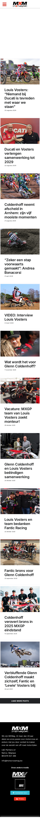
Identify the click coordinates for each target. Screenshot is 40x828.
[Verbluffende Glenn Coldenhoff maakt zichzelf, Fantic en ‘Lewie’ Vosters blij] (20, 654)
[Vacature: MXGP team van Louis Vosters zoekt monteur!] (20, 390)
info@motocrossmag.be (12, 761)
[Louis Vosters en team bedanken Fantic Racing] (20, 501)
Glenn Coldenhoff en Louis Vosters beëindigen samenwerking (19, 470)
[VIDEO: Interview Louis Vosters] (20, 297)
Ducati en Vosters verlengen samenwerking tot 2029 (19, 155)
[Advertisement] (20, 823)
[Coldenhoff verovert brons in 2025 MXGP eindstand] (20, 599)
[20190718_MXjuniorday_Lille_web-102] (20, 780)
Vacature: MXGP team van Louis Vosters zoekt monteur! (18, 415)
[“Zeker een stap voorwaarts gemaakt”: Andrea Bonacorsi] (20, 241)
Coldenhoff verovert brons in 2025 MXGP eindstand (18, 623)
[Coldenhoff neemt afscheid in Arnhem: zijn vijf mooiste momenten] (20, 186)
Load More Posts (20, 701)
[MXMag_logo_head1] (20, 2)
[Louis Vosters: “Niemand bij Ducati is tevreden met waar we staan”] (20, 71)
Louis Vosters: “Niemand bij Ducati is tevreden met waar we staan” (19, 98)
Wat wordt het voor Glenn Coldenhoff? (20, 364)
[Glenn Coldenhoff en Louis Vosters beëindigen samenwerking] (20, 446)
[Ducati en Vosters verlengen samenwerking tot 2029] (20, 131)
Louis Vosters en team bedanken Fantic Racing (18, 523)
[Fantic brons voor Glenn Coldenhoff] (20, 552)
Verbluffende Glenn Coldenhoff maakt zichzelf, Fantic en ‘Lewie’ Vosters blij (20, 679)
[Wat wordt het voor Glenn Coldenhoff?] (20, 344)
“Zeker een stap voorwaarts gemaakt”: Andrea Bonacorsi (19, 266)
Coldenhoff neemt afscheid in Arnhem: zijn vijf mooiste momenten (20, 210)
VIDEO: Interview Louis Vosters (18, 317)
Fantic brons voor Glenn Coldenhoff (19, 572)
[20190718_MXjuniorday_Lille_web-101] (20, 773)
